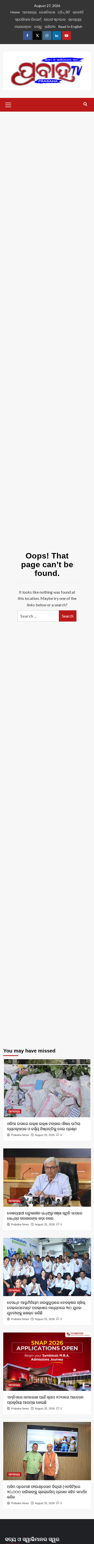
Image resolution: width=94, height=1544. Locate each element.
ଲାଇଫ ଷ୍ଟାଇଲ (55, 19)
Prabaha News (20, 1134)
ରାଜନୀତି (78, 12)
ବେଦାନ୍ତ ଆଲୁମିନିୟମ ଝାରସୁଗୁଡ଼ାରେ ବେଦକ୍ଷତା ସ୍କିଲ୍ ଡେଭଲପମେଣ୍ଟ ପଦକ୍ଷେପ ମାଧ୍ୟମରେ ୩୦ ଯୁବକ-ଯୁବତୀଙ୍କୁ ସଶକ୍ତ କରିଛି (46, 1307)
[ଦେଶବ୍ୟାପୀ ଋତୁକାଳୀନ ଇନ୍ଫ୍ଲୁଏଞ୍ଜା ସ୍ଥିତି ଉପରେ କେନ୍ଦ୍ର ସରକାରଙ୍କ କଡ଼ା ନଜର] (47, 1177)
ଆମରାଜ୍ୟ (29, 12)
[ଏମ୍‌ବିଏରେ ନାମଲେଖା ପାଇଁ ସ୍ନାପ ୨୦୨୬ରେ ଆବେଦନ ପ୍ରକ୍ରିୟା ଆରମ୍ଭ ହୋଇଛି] (47, 1362)
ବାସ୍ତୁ (38, 26)
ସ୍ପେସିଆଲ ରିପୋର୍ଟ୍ (28, 19)
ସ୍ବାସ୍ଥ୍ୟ (74, 19)
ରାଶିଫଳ (50, 26)
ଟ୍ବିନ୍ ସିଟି (64, 12)
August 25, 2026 (45, 1224)
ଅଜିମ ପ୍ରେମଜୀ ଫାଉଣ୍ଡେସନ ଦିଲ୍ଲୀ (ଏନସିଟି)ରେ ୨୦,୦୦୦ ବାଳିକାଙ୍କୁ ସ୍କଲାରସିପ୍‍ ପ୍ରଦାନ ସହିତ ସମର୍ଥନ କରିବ (47, 1491)
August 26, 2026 (45, 1134)
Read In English (70, 26)
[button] (8, 104)
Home (15, 12)
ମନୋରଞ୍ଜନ (23, 26)
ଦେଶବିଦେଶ (47, 12)
